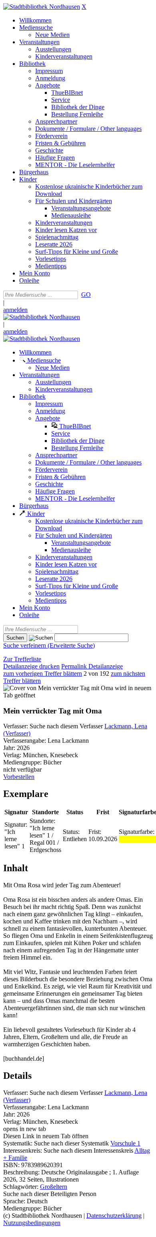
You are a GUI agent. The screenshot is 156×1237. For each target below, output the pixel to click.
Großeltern (53, 1186)
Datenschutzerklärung (114, 1215)
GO (86, 294)
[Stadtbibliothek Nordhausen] (41, 6)
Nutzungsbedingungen (31, 1222)
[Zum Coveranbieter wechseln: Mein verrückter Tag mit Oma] (58, 688)
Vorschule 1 (125, 1143)
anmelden (15, 309)
